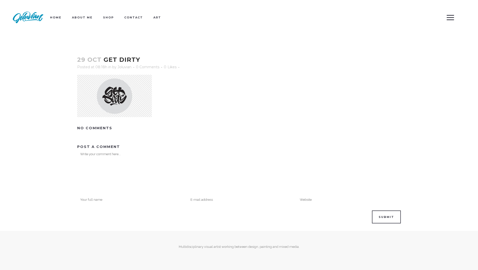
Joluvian (124, 67)
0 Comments (147, 67)
